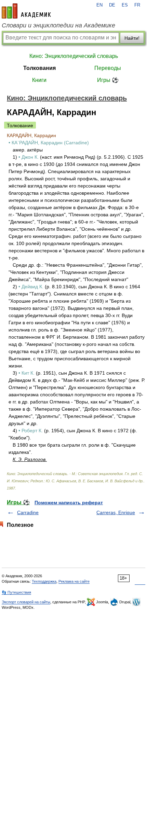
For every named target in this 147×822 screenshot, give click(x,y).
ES (125, 5)
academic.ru (26, 11)
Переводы (107, 68)
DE (112, 5)
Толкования (39, 68)
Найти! (131, 38)
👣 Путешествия (16, 592)
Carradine (28, 512)
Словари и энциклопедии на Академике (58, 25)
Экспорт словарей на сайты (26, 602)
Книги (39, 80)
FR (137, 5)
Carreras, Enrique (115, 512)
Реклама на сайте (74, 581)
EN (99, 5)
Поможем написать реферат (69, 502)
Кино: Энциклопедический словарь (73, 56)
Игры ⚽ (108, 80)
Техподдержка (44, 581)
